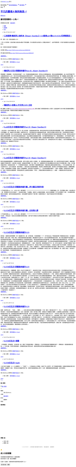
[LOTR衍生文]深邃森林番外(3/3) (16, 232)
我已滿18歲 (3, 464)
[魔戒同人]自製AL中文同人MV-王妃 (18, 105)
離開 (9, 464)
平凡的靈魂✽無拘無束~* (14, 11)
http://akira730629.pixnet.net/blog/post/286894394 (18, 50)
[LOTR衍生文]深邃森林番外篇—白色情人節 (21, 210)
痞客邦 (14, 59)
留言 (17, 59)
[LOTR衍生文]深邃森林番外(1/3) (16, 306)
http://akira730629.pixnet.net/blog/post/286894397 (22, 53)
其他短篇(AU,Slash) (15, 62)
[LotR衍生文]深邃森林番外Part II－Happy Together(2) (25, 127)
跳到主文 (3, 15)
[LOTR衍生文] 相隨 (11, 341)
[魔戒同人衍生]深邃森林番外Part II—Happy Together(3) (26, 71)
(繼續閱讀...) (4, 56)
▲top (2, 64)
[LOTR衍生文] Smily (12, 363)
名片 (5, 29)
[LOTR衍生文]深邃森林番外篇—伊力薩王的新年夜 (24, 187)
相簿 (5, 26)
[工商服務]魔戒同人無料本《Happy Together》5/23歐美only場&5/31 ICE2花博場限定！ (38, 36)
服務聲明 (52, 446)
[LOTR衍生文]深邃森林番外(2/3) (16, 267)
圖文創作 (12, 23)
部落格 (5, 27)
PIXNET (27, 446)
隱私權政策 (46, 446)
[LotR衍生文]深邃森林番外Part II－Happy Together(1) (25, 158)
